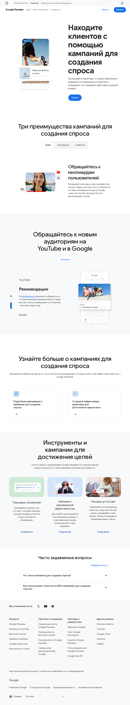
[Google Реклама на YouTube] (46, 606)
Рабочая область (105, 624)
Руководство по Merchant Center (46, 633)
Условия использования (90, 687)
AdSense (101, 639)
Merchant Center (17, 634)
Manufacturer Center (19, 649)
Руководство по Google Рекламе (50, 641)
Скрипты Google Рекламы (76, 641)
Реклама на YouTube (19, 629)
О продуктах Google (40, 687)
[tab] (48, 145)
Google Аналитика (18, 644)
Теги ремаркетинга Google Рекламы (77, 649)
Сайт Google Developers (74, 633)
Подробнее (27, 532)
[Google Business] (6, 3)
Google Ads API (75, 656)
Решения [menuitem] (34, 3)
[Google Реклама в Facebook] (53, 606)
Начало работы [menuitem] (21, 3)
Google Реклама (17, 624)
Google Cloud (103, 634)
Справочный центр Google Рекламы (47, 625)
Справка (17, 696)
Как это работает (41, 9)
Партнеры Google (76, 627)
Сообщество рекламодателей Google (46, 651)
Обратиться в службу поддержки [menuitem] (56, 3)
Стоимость (56, 9)
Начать (120, 9)
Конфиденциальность (64, 687)
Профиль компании (18, 639)
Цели (28, 9)
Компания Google (18, 687)
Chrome (101, 629)
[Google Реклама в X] (38, 606)
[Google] (14, 680)
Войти (105, 9)
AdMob (100, 644)
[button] (65, 575)
